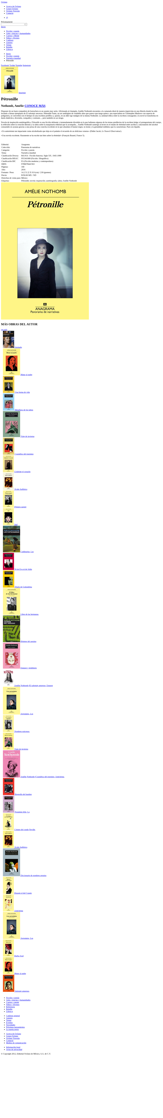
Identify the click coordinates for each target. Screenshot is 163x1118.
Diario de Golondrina (23, 587)
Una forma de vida (22, 392)
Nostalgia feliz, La (22, 812)
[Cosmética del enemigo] (9, 454)
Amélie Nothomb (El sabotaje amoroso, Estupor (33, 685)
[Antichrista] (8, 911)
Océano (4, 2)
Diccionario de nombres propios (33, 875)
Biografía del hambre (23, 794)
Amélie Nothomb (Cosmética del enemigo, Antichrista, (43, 777)
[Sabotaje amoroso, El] (9, 991)
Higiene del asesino (28, 641)
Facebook (5, 65)
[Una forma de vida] (9, 392)
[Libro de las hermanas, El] (12, 614)
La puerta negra (12, 1029)
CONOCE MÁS (35, 105)
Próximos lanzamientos (15, 1027)
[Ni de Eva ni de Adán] (9, 569)
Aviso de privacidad (14, 1049)
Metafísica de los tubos (24, 410)
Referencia (10, 1007)
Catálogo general (13, 1016)
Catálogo (9, 40)
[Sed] (8, 524)
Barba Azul (19, 956)
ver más (4, 330)
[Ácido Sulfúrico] (8, 489)
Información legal (13, 1047)
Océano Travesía (13, 11)
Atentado (18, 347)
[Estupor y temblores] (12, 668)
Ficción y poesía (12, 31)
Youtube (19, 65)
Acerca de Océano (13, 6)
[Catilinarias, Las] (12, 552)
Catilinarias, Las (27, 552)
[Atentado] (9, 347)
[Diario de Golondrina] (9, 587)
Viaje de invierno (27, 436)
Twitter (12, 65)
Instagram (27, 65)
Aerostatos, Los (27, 714)
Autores (9, 42)
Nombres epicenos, (22, 731)
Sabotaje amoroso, (22, 991)
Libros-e (9, 49)
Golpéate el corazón (22, 472)
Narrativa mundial (13, 58)
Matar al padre (26, 375)
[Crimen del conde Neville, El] (8, 830)
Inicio (3, 27)
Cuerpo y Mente (12, 36)
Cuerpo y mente (12, 1002)
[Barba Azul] (8, 956)
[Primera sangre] (8, 507)
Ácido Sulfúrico (20, 489)
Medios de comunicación (16, 1043)
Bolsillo (9, 47)
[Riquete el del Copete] (8, 893)
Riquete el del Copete (23, 893)
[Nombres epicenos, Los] (8, 731)
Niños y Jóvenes (12, 38)
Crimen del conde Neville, (25, 830)
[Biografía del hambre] (9, 794)
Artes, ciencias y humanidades (18, 33)
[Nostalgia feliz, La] (9, 812)
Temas (8, 45)
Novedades (10, 1025)
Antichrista (18, 911)
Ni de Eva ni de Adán (23, 569)
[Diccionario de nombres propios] (12, 875)
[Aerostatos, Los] (12, 714)
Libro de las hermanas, (30, 614)
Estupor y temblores (29, 668)
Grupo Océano (12, 9)
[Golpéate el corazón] (8, 472)
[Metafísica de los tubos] (9, 410)
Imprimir (22, 93)
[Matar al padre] (12, 375)
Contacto (9, 13)
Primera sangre (20, 507)
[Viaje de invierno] (12, 436)
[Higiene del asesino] (12, 641)
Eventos (9, 1023)
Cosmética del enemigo (24, 454)
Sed (15, 524)
